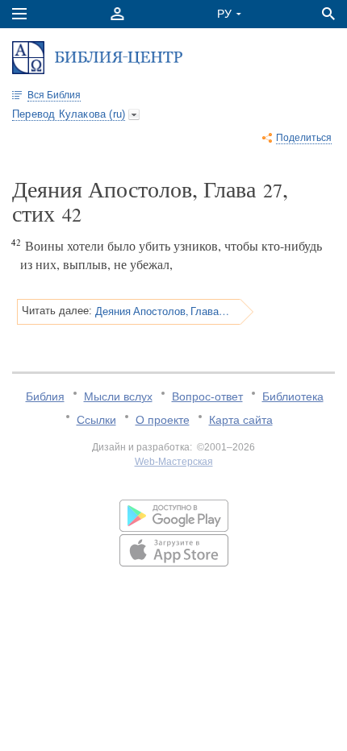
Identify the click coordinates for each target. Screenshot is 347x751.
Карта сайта (241, 419)
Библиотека (293, 396)
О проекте (163, 419)
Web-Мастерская (174, 461)
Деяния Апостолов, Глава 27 (162, 311)
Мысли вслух (118, 396)
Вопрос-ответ (207, 396)
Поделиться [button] (304, 137)
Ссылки (96, 419)
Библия (45, 396)
